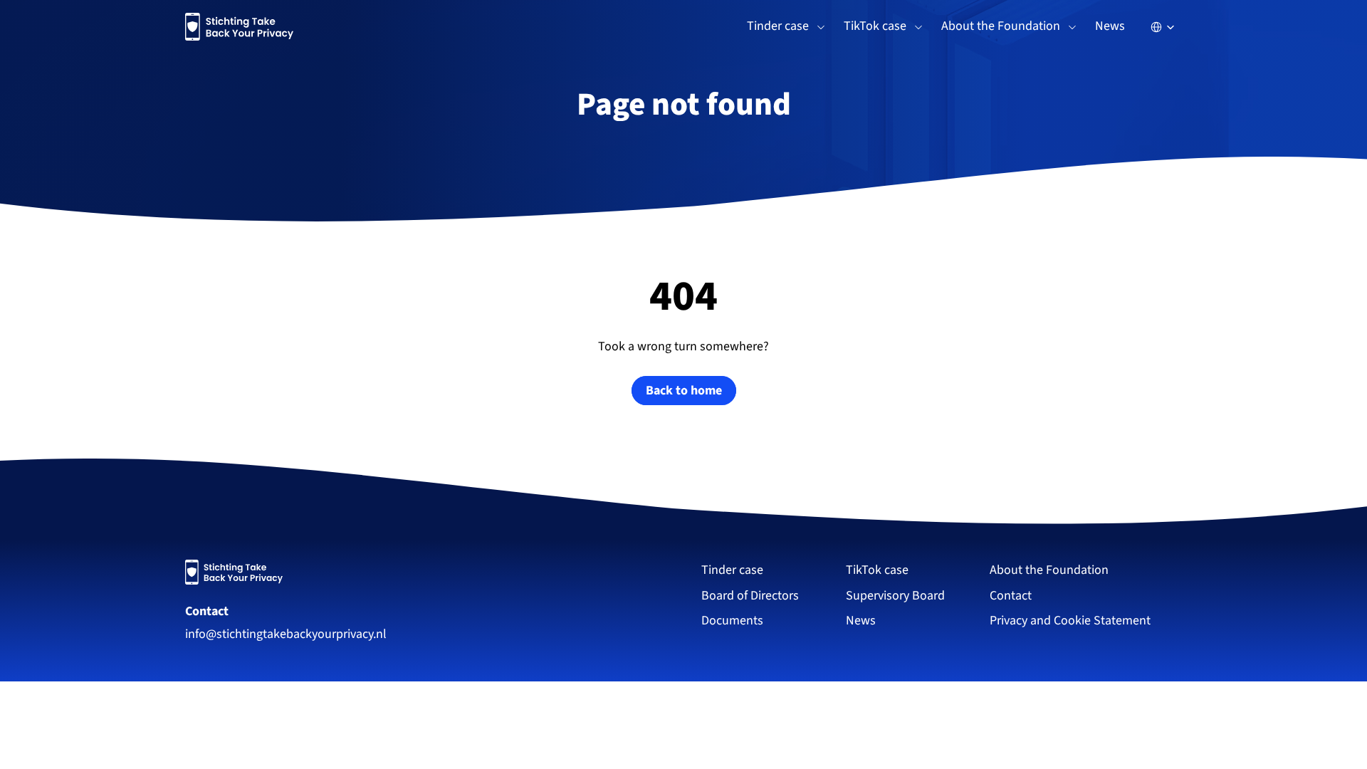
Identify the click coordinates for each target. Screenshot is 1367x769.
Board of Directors (750, 596)
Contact (207, 611)
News (1110, 26)
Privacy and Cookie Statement (1070, 620)
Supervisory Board (895, 596)
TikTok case (877, 570)
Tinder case (732, 570)
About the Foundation (1049, 570)
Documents (732, 620)
